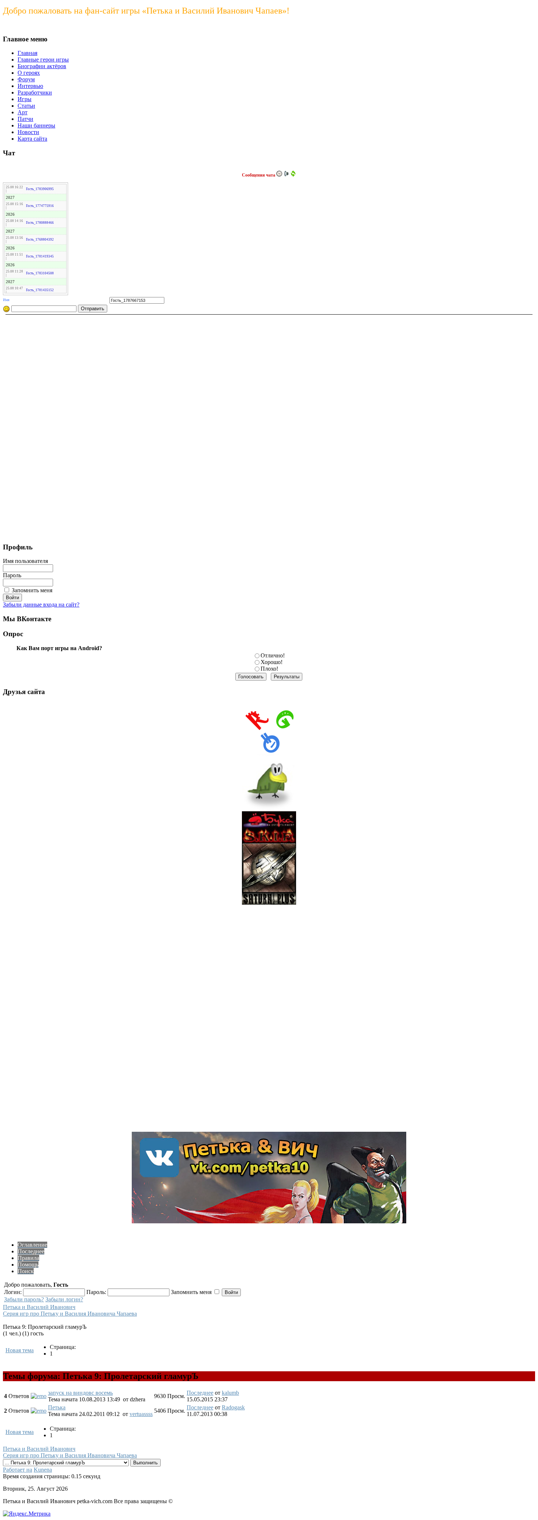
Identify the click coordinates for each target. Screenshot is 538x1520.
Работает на (17, 1470)
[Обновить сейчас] (293, 174)
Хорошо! (272, 662)
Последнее (200, 1393)
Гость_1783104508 (40, 273)
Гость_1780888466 (40, 223)
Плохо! (269, 669)
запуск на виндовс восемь (80, 1393)
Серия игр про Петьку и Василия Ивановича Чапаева (70, 1313)
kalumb (230, 1393)
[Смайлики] (6, 308)
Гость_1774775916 (40, 206)
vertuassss (141, 1414)
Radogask (233, 1407)
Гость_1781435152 (40, 290)
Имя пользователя (25, 561)
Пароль (12, 575)
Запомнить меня (32, 590)
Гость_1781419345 (40, 256)
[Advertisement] (32, 426)
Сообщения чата (259, 175)
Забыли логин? (64, 1299)
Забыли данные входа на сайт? (41, 604)
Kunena (43, 1470)
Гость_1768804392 (40, 239)
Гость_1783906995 (40, 189)
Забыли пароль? (24, 1299)
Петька (57, 1407)
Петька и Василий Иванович (39, 1307)
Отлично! (273, 655)
